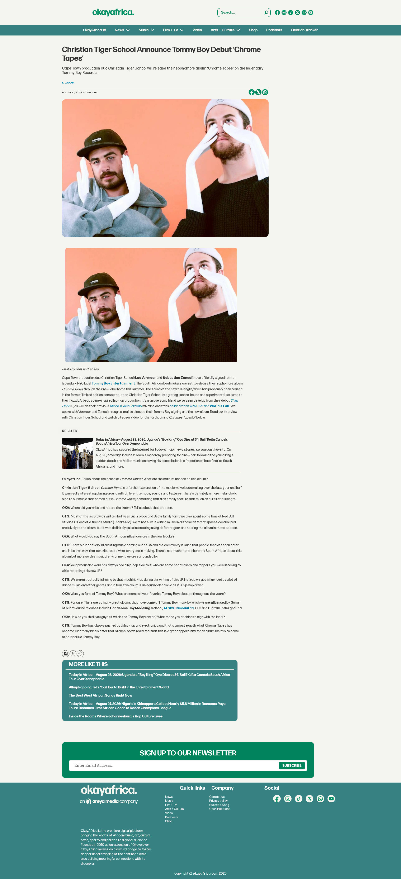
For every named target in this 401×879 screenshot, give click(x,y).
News (119, 30)
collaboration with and (200, 406)
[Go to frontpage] (113, 12)
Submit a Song (219, 805)
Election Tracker (304, 30)
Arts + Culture (223, 30)
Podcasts (274, 30)
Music (144, 30)
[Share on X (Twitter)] (258, 92)
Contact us (217, 797)
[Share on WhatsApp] (265, 92)
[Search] (266, 12)
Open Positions (219, 809)
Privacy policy (218, 801)
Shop (253, 30)
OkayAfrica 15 (94, 30)
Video (197, 30)
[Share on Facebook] (252, 92)
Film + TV (170, 30)
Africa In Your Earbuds (126, 406)
